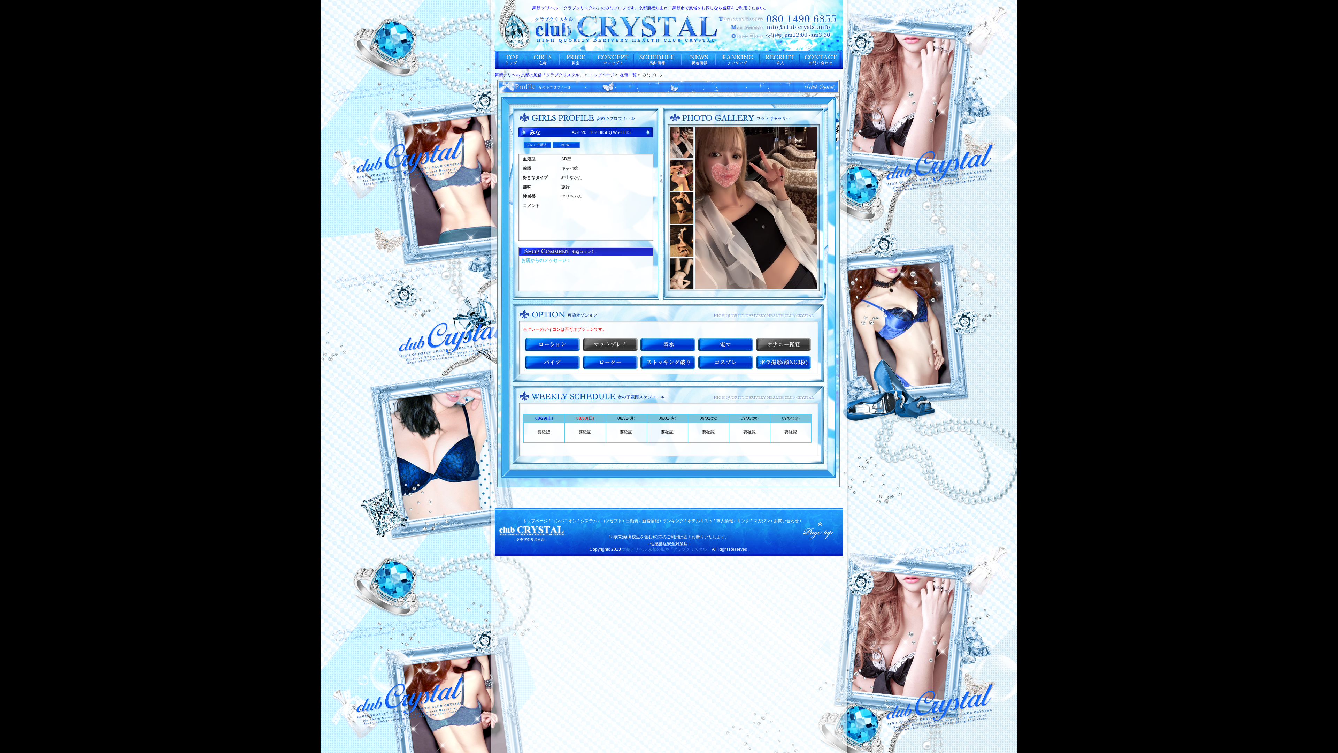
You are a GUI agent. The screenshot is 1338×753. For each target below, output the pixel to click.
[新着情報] (699, 60)
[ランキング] (738, 60)
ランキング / (674, 520)
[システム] (576, 60)
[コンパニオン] (542, 60)
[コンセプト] (613, 60)
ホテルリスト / (701, 520)
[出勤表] (658, 60)
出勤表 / (633, 520)
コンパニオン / (565, 520)
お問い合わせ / (787, 520)
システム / (589, 520)
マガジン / (762, 520)
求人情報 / (725, 520)
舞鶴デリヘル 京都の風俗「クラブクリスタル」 (666, 549)
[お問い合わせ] (821, 60)
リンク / (744, 520)
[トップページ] (510, 60)
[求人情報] (780, 60)
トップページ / (536, 520)
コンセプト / (612, 520)
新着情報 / (651, 520)
